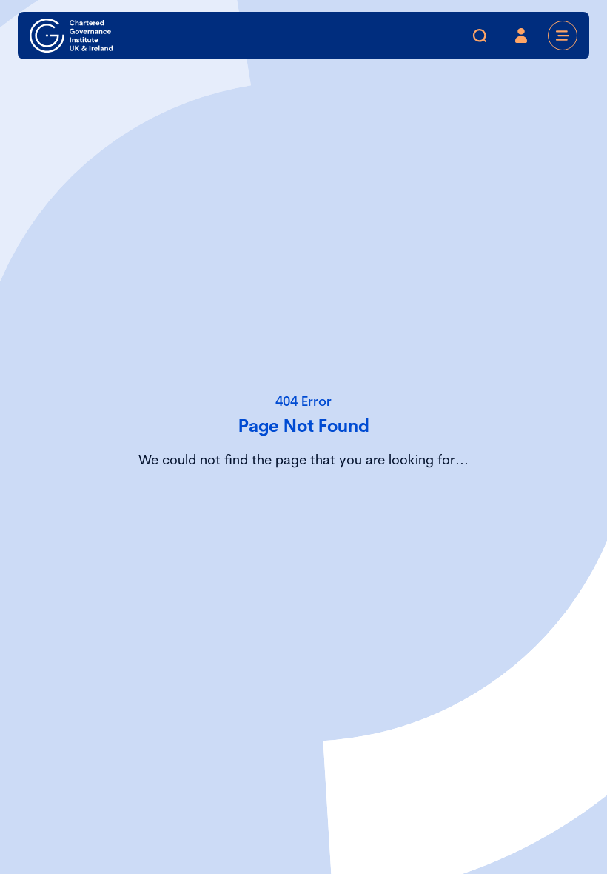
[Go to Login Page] (521, 35)
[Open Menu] (562, 35)
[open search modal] (479, 35)
